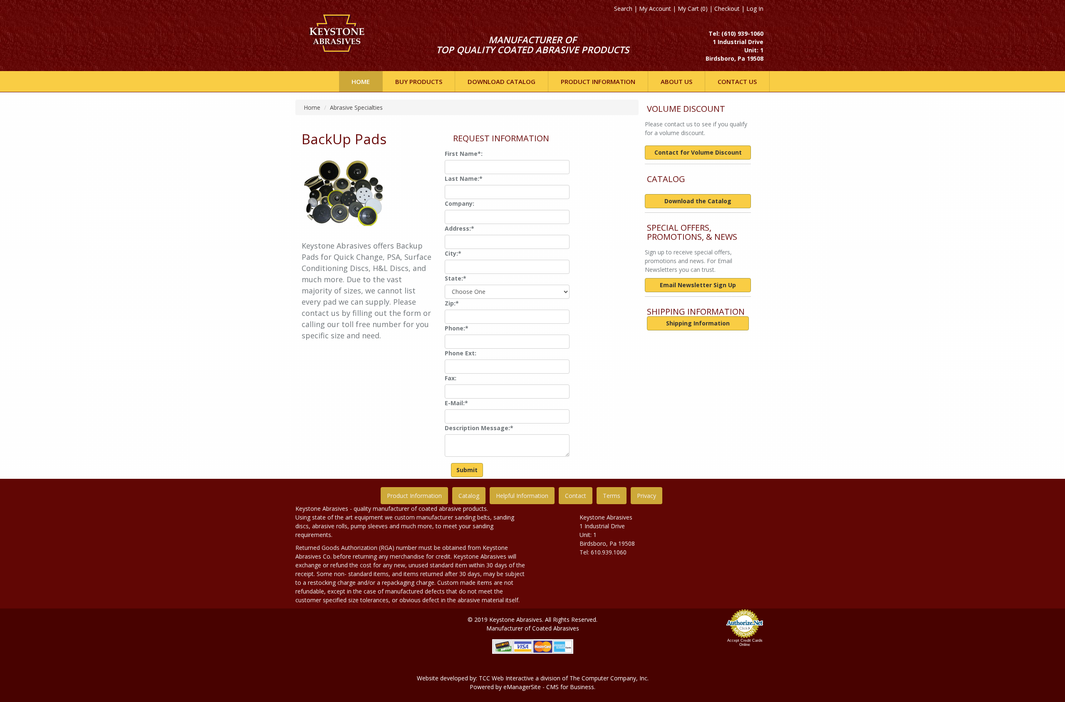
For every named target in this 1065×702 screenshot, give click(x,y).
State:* (455, 278)
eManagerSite (522, 687)
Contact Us (737, 81)
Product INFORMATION (598, 81)
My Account (655, 8)
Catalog (468, 496)
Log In (754, 8)
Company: (459, 203)
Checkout (727, 8)
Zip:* (452, 303)
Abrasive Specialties (356, 107)
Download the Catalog (697, 201)
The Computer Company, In (607, 678)
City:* (453, 253)
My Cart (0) (693, 8)
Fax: (450, 378)
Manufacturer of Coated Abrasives (532, 628)
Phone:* (456, 328)
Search (623, 8)
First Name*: (464, 154)
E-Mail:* (456, 403)
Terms (611, 496)
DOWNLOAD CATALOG (501, 81)
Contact (575, 496)
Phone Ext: (460, 353)
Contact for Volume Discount (698, 152)
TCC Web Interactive (506, 678)
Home (361, 81)
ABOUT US (676, 81)
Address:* (459, 228)
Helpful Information (522, 496)
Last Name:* (464, 178)
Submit (467, 470)
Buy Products (418, 81)
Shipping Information (698, 323)
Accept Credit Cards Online (745, 642)
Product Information (414, 496)
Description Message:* (479, 428)
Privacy (646, 496)
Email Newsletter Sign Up (698, 285)
